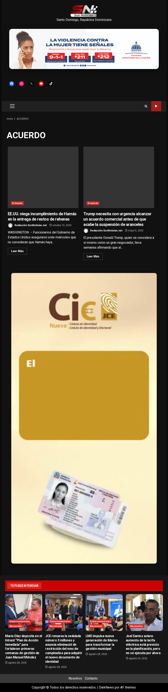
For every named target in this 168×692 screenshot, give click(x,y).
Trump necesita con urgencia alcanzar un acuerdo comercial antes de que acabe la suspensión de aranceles (118, 177)
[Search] (146, 106)
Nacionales (15, 626)
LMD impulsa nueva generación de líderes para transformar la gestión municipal (104, 612)
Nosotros (75, 678)
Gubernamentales (19, 621)
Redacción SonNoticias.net (30, 225)
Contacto (91, 678)
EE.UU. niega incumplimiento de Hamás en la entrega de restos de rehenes (43, 177)
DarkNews (106, 687)
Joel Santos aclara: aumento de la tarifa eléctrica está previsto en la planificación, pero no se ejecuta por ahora (144, 612)
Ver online (156, 106)
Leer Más (17, 251)
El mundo (17, 203)
